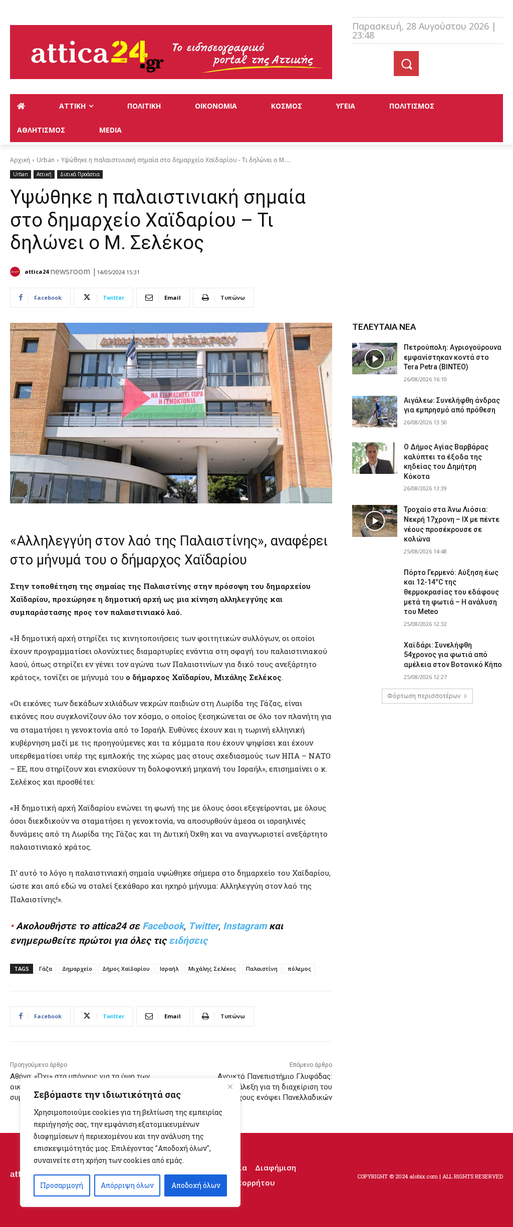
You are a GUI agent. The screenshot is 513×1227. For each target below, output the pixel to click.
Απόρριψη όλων (127, 1185)
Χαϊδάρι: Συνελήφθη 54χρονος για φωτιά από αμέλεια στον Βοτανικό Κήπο (453, 655)
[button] (406, 63)
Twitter (203, 926)
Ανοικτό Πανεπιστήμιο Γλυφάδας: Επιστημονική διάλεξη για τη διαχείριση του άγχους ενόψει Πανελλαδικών (258, 1087)
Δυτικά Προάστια (80, 174)
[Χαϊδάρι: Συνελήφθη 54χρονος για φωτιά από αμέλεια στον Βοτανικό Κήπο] (374, 656)
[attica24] (16, 272)
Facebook (163, 926)
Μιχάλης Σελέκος (212, 968)
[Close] (230, 1086)
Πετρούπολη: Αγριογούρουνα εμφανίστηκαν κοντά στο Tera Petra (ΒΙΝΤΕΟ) (452, 357)
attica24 (37, 271)
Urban (46, 160)
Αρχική (20, 160)
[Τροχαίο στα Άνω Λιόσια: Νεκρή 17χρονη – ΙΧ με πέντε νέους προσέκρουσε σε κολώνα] (374, 520)
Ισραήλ (169, 968)
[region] (130, 1142)
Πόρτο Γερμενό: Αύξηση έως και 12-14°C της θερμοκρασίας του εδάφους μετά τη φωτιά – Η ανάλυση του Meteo (451, 592)
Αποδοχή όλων (195, 1185)
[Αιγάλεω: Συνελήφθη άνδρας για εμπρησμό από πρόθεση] (374, 411)
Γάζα (45, 968)
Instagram (245, 926)
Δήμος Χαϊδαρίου (126, 968)
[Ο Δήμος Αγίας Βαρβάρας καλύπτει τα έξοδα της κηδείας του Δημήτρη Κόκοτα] (374, 458)
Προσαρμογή (61, 1185)
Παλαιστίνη (262, 968)
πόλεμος (299, 968)
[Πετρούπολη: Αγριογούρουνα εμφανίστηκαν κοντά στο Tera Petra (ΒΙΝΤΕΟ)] (374, 358)
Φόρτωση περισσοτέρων (423, 696)
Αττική (44, 174)
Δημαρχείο (77, 968)
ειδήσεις (188, 940)
